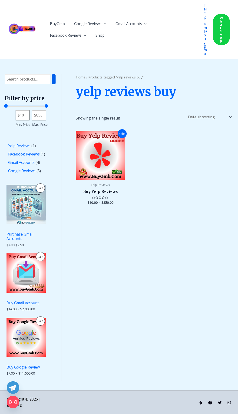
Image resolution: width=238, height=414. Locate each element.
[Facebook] (210, 402)
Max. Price (40, 124)
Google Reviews (88, 23)
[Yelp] (200, 402)
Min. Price (23, 124)
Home (80, 77)
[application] (104, 23)
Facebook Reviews (66, 35)
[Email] (13, 402)
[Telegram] (13, 387)
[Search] (54, 79)
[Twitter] (219, 402)
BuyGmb (57, 23)
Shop (100, 35)
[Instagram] (229, 402)
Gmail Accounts (129, 23)
